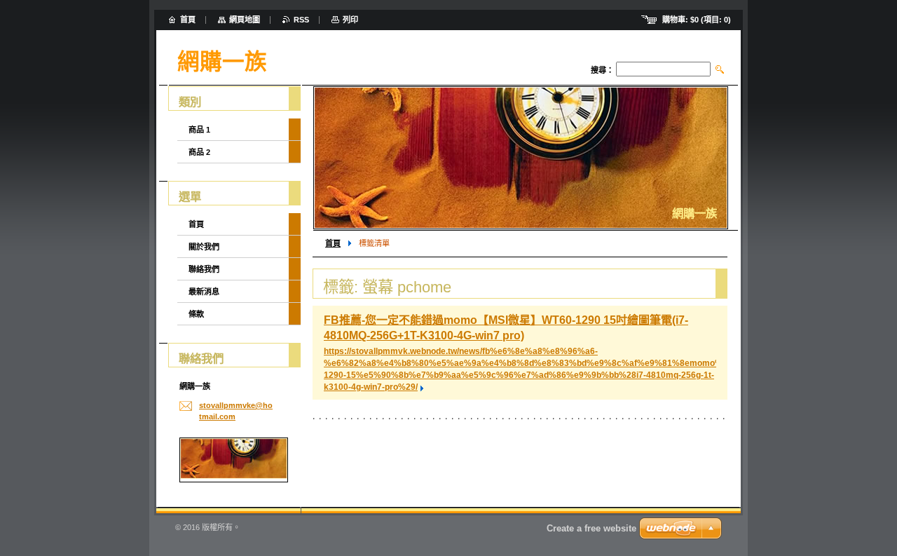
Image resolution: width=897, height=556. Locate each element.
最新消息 (204, 291)
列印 (350, 19)
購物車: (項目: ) (696, 19)
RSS (301, 19)
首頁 (333, 243)
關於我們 (204, 247)
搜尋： (602, 70)
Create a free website (591, 528)
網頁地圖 (244, 19)
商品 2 (199, 152)
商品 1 (199, 130)
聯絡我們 (204, 269)
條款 (196, 314)
